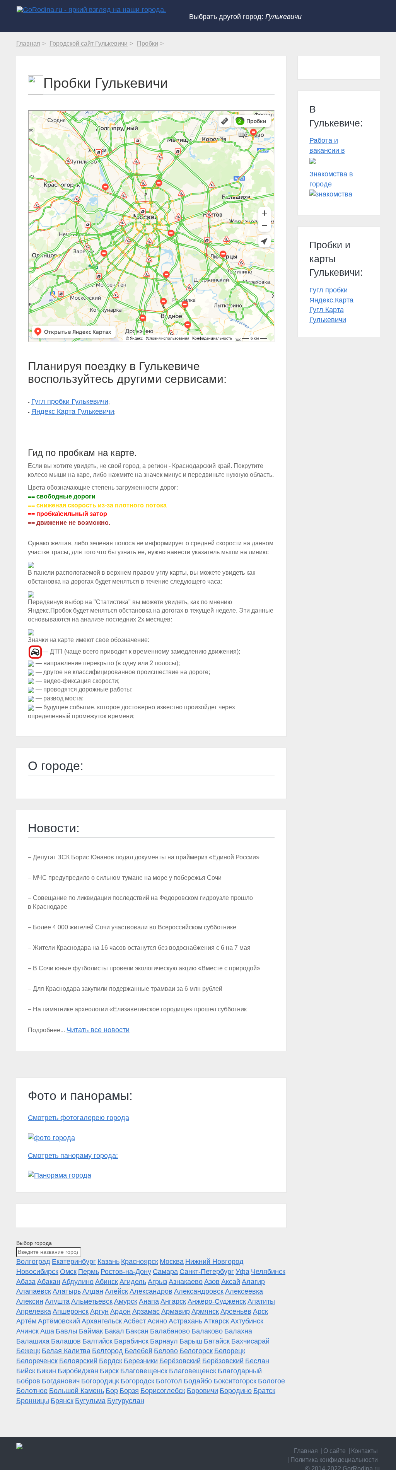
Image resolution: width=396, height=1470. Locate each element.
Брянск (62, 1401)
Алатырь (67, 1291)
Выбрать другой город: (245, 16)
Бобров (28, 1381)
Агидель (132, 1282)
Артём (26, 1321)
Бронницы (32, 1401)
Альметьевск (92, 1301)
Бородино (236, 1391)
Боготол (169, 1381)
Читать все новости (98, 1030)
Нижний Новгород (214, 1261)
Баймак (91, 1331)
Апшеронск (71, 1311)
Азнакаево (186, 1282)
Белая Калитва (66, 1351)
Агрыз (157, 1282)
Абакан (48, 1282)
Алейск (116, 1291)
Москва (172, 1261)
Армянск (205, 1311)
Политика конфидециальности (334, 1459)
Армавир (175, 1311)
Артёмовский (59, 1321)
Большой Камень (76, 1391)
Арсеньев (235, 1311)
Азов (212, 1282)
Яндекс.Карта (331, 300)
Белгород (107, 1351)
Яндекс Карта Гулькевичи (72, 411)
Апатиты (261, 1301)
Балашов (66, 1341)
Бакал (114, 1331)
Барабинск (131, 1341)
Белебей (138, 1351)
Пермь (88, 1271)
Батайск (217, 1341)
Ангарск (173, 1301)
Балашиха (33, 1341)
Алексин (29, 1301)
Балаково (207, 1331)
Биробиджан (78, 1371)
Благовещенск (143, 1371)
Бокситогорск (234, 1381)
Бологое (271, 1381)
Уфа (242, 1271)
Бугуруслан (125, 1401)
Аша (47, 1331)
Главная (306, 1451)
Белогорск (196, 1351)
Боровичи (202, 1391)
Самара (165, 1271)
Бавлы (66, 1331)
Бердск (110, 1361)
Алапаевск (33, 1291)
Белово (166, 1351)
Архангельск (102, 1321)
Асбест (134, 1321)
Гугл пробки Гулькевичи (69, 401)
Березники (141, 1361)
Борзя (129, 1391)
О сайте (334, 1451)
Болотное (32, 1391)
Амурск (125, 1301)
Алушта (57, 1301)
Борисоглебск (162, 1391)
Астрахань (185, 1321)
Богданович (61, 1381)
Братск (264, 1391)
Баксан (137, 1331)
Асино (157, 1321)
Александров (151, 1291)
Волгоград (33, 1261)
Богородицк (100, 1381)
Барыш (190, 1341)
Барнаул (164, 1341)
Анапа (149, 1301)
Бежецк (28, 1351)
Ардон (120, 1311)
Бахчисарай (250, 1341)
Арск (260, 1311)
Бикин (46, 1371)
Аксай (230, 1282)
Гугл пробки (328, 290)
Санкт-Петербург (206, 1271)
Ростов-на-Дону (126, 1271)
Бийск (25, 1371)
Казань (108, 1261)
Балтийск (97, 1341)
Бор (112, 1391)
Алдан (92, 1291)
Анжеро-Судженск (217, 1301)
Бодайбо (198, 1381)
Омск (68, 1271)
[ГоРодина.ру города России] (57, 1446)
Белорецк (229, 1351)
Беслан (257, 1361)
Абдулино (78, 1282)
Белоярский (78, 1361)
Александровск (199, 1291)
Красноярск (139, 1261)
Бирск (109, 1371)
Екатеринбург (74, 1261)
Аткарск (216, 1321)
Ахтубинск (246, 1321)
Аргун (99, 1311)
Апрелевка (33, 1311)
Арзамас (146, 1311)
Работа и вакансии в (327, 145)
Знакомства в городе (331, 179)
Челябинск (268, 1271)
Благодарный (240, 1371)
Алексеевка (244, 1291)
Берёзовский (180, 1361)
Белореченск (37, 1361)
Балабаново (170, 1331)
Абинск (106, 1282)
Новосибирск (37, 1271)
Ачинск (27, 1331)
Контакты (364, 1451)
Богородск (137, 1381)
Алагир (253, 1282)
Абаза (26, 1282)
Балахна (238, 1331)
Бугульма (90, 1401)
